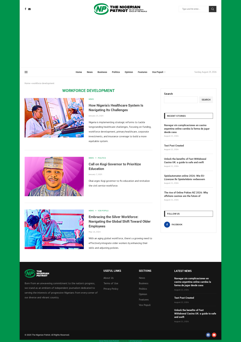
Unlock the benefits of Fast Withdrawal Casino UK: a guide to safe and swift (185, 160)
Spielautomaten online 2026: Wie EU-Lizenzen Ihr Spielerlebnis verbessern (184, 177)
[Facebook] (25, 9)
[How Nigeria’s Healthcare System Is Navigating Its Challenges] (54, 117)
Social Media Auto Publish (109, 341)
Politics (116, 72)
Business (102, 72)
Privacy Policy (110, 288)
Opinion (129, 72)
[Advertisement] (120, 43)
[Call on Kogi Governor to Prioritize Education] (54, 176)
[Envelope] (214, 335)
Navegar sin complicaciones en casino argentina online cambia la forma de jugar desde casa (187, 129)
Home (79, 72)
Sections (145, 271)
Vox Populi (157, 72)
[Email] (29, 9)
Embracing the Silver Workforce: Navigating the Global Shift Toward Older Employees (120, 221)
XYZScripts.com (136, 341)
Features (142, 72)
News (90, 72)
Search (212, 9)
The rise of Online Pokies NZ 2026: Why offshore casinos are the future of (186, 194)
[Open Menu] (26, 72)
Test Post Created (174, 145)
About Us (108, 277)
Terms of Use (110, 283)
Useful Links (112, 271)
